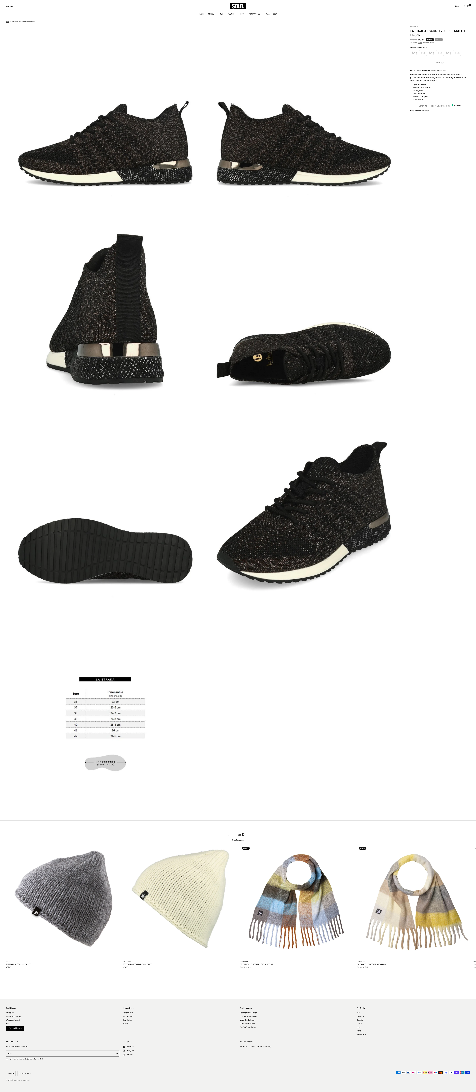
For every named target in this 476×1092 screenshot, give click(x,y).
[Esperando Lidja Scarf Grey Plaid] (413, 901)
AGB (7, 1023)
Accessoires (254, 14)
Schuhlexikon (127, 1020)
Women (231, 14)
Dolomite (360, 1020)
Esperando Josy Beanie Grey (18, 964)
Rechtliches (11, 1008)
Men (221, 14)
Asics (358, 1012)
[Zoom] (199, 30)
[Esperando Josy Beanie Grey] (62, 901)
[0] (468, 6)
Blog (275, 14)
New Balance (361, 1034)
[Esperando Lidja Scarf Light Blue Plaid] (296, 901)
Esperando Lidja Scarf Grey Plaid (371, 964)
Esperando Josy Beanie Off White (137, 964)
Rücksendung (128, 1016)
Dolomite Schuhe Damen (248, 1012)
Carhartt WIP (361, 1016)
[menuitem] (201, 14)
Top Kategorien (246, 1008)
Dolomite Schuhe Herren (248, 1016)
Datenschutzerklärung (13, 1016)
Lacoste (359, 1023)
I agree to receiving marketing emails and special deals (26, 1059)
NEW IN (201, 14)
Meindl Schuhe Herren (247, 1023)
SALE (267, 14)
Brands (211, 14)
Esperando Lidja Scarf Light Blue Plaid (256, 964)
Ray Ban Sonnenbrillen (248, 1027)
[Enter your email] (116, 1054)
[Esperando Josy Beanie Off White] (179, 901)
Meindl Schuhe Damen (247, 1020)
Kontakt (125, 1023)
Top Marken (361, 1008)
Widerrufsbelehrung (13, 1020)
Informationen (129, 1008)
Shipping (420, 43)
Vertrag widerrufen (15, 1028)
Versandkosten (128, 1012)
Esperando (10, 961)
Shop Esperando (238, 840)
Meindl (359, 1030)
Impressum (10, 1012)
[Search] (463, 6)
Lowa (358, 1027)
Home (7, 22)
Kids (242, 14)
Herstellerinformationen (419, 110)
